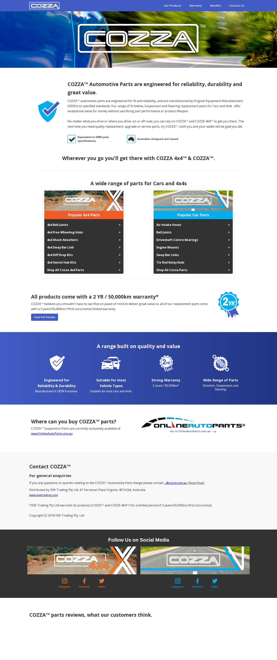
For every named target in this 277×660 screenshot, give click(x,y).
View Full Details (44, 317)
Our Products (172, 5)
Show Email (196, 483)
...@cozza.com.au (175, 483)
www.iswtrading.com (43, 495)
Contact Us (236, 5)
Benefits (215, 5)
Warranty (195, 5)
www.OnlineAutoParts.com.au (52, 433)
